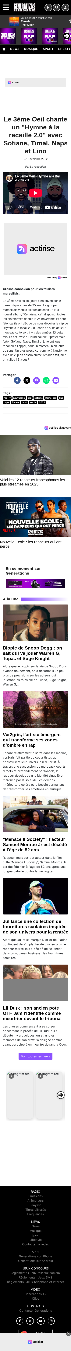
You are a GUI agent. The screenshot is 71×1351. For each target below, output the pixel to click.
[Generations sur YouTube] (41, 1321)
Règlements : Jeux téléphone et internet (35, 1282)
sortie (33, 402)
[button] (20, 1095)
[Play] (5, 33)
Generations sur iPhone (35, 1256)
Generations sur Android (35, 1261)
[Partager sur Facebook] (16, 382)
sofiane (38, 397)
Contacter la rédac (35, 1244)
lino (61, 397)
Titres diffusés (35, 1209)
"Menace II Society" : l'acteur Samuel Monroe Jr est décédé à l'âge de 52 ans (35, 844)
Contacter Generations (35, 1310)
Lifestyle (36, 1240)
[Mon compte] (65, 7)
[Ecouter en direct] (48, 7)
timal (24, 402)
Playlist (35, 1205)
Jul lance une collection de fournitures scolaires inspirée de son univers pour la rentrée (35, 926)
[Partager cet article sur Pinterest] (35, 382)
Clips (35, 1298)
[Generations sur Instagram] (51, 1321)
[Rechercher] (56, 7)
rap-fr (7, 397)
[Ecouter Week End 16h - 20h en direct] (35, 583)
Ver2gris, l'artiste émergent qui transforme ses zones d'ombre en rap (32, 740)
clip (30, 397)
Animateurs (35, 1200)
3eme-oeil (50, 397)
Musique (31, 48)
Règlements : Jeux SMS (35, 1277)
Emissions (35, 1196)
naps (6, 402)
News (15, 48)
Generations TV (35, 1294)
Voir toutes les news (35, 1056)
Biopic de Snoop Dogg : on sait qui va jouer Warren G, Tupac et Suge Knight (32, 653)
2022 (42, 402)
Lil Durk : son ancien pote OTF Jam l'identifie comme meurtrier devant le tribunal (32, 1013)
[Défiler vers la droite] (61, 1095)
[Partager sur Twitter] (26, 382)
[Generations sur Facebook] (19, 1321)
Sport (48, 48)
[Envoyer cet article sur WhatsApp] (45, 382)
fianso (15, 402)
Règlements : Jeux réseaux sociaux (35, 1273)
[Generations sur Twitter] (30, 1321)
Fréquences (35, 1214)
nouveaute (19, 397)
